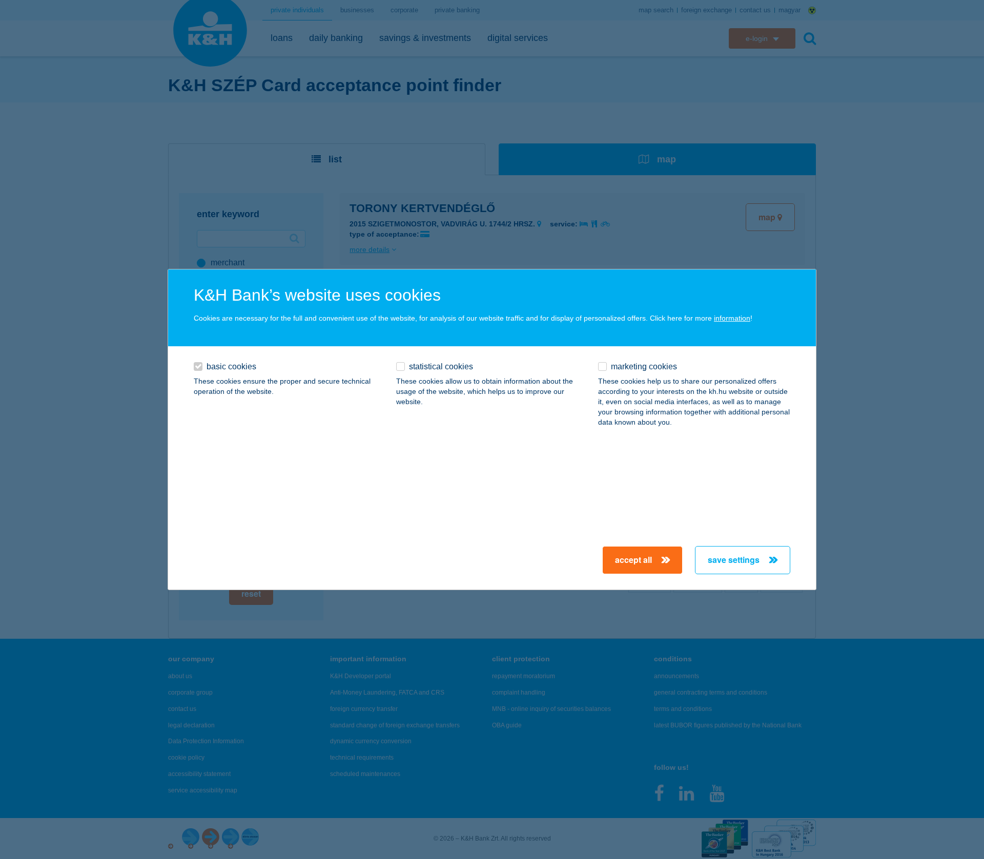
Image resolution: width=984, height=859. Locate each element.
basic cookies (231, 366)
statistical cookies (441, 366)
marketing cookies (644, 366)
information (732, 318)
